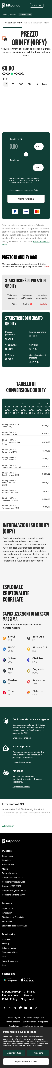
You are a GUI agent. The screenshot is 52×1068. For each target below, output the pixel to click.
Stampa (27, 995)
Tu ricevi (14, 160)
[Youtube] (31, 1008)
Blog (23, 999)
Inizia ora (36, 5)
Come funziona (26, 198)
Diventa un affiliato (10, 952)
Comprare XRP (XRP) (11, 886)
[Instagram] (36, 1008)
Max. (44, 84)
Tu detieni (15, 139)
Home (5, 14)
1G (6, 84)
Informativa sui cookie (32, 1045)
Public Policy (9, 999)
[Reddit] (20, 1008)
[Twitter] (9, 1008)
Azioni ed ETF (8, 864)
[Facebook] (4, 1008)
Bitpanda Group (11, 991)
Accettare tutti (14, 1053)
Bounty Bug (14, 1026)
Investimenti (7, 913)
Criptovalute (7, 856)
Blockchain (7, 921)
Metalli (5, 869)
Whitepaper (8, 826)
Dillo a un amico (9, 948)
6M (29, 84)
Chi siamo (29, 991)
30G (21, 84)
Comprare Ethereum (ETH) (13, 882)
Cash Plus (6, 939)
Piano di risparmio (10, 961)
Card (4, 965)
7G (13, 84)
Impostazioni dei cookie (26, 1061)
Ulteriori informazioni (22, 738)
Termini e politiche (12, 1022)
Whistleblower (29, 1022)
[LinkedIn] (25, 1008)
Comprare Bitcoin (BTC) (12, 877)
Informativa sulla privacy (33, 1017)
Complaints (43, 1022)
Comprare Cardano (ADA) (13, 895)
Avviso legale (14, 1017)
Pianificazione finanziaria (13, 917)
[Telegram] (15, 1008)
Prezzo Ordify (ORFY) (13, 23)
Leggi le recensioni (21, 786)
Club (4, 956)
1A (36, 84)
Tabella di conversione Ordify (33, 23)
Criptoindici (7, 860)
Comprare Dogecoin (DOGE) (14, 890)
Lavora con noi (11, 995)
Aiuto (32, 999)
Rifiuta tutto (38, 1053)
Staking (5, 944)
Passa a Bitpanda (9, 873)
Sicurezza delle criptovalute (14, 926)
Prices (13, 14)
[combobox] (39, 146)
